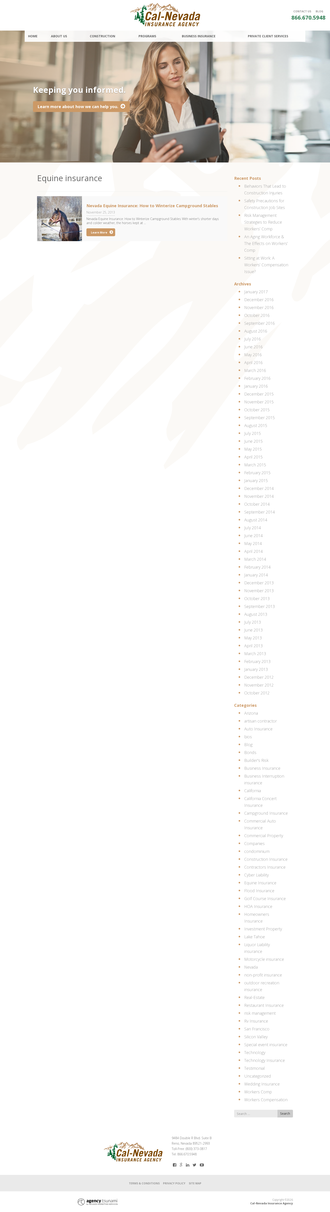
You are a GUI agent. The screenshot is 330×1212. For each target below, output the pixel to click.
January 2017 (256, 291)
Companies (254, 843)
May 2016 (253, 354)
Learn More (99, 232)
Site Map (195, 1183)
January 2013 (256, 669)
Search (285, 1113)
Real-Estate (254, 997)
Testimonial (254, 1068)
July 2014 (252, 527)
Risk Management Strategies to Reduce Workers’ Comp (263, 222)
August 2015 (255, 425)
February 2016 (257, 378)
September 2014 (259, 512)
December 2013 (259, 582)
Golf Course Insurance (265, 898)
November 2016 (259, 307)
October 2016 (257, 315)
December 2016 (259, 299)
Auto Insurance (258, 729)
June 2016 (253, 346)
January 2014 (256, 575)
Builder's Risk (256, 760)
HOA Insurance (258, 906)
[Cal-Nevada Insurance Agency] (165, 14)
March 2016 (255, 370)
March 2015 (255, 464)
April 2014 (253, 551)
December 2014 (259, 488)
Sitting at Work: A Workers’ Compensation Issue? (266, 264)
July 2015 (252, 433)
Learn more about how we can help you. (77, 106)
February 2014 (257, 567)
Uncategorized (257, 1076)
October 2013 (257, 598)
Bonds (250, 752)
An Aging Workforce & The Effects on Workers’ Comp (266, 243)
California (252, 790)
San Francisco (256, 1029)
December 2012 (259, 677)
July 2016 (252, 339)
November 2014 (259, 496)
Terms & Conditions (144, 1183)
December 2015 (259, 394)
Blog (248, 744)
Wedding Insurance (262, 1084)
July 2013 (252, 622)
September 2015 (259, 417)
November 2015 (259, 402)
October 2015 (257, 409)
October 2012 (257, 693)
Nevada (251, 967)
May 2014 (253, 543)
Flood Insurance (259, 890)
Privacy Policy (174, 1183)
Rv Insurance (256, 1021)
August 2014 (255, 520)
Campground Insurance (266, 813)
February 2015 (257, 472)
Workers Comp (258, 1091)
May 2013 (253, 637)
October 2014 (257, 504)
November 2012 (259, 685)
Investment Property (263, 929)
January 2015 (256, 480)
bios (248, 736)
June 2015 (253, 441)
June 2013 (253, 630)
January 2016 (256, 386)
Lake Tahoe (254, 936)
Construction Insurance (266, 859)
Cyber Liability (256, 875)
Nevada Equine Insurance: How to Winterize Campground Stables (152, 205)
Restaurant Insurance (264, 1005)
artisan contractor (260, 721)
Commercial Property (263, 835)
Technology (254, 1052)
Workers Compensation (266, 1099)
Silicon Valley (256, 1036)
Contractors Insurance (265, 867)
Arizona (251, 713)
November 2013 (259, 590)
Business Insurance (262, 768)
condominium (257, 851)
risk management (260, 1013)
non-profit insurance (263, 975)
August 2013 (255, 614)
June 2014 (253, 535)
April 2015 (253, 457)
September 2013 (259, 606)
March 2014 (255, 559)
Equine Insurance (260, 882)
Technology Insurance (264, 1060)
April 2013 (253, 645)
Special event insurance (265, 1044)
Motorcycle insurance (264, 959)
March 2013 (255, 653)
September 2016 (259, 323)
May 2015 (253, 449)
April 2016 (253, 362)
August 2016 (255, 331)
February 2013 (257, 661)
